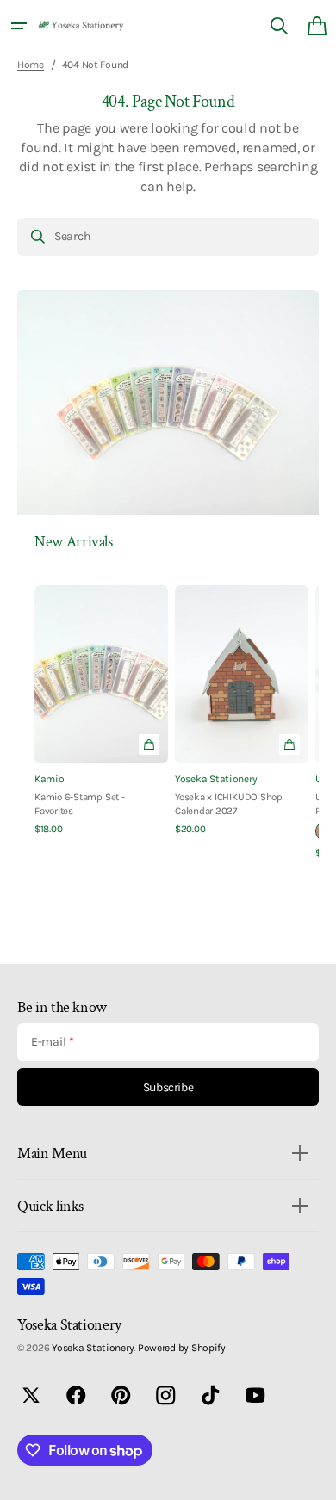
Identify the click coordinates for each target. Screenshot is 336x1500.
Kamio (49, 779)
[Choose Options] (149, 744)
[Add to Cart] (289, 744)
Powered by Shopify (182, 1348)
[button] (19, 26)
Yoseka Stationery (216, 779)
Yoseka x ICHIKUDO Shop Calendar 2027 (229, 804)
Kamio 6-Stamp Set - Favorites (79, 804)
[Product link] (101, 710)
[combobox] (168, 237)
